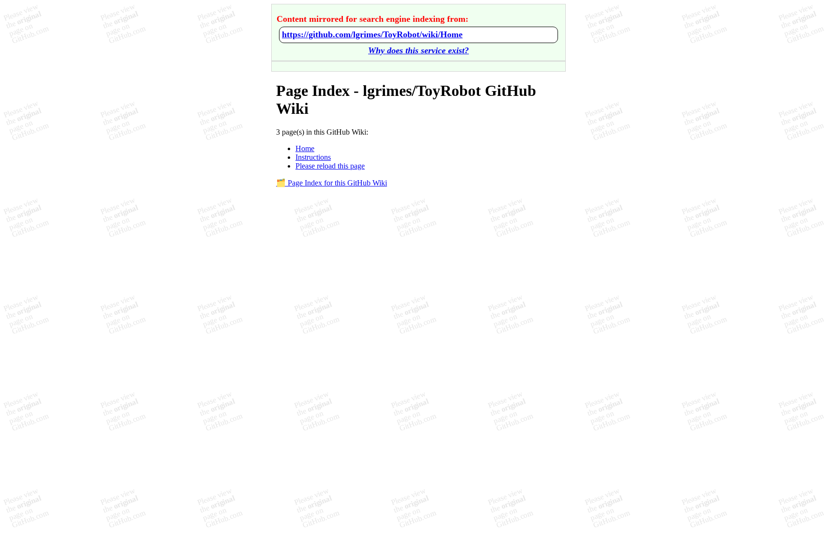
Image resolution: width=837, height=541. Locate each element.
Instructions (313, 157)
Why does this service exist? (418, 50)
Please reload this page (330, 166)
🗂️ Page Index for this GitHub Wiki (331, 183)
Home (304, 148)
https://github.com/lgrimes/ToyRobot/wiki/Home (372, 34)
